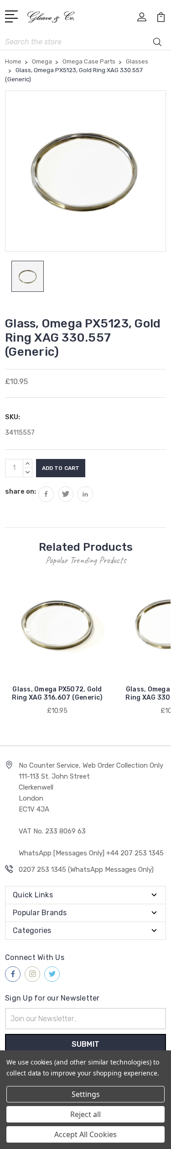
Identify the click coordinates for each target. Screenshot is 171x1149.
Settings (86, 1094)
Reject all (85, 1114)
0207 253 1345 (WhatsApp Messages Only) (86, 869)
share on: (20, 491)
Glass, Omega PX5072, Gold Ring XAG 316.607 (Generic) (57, 693)
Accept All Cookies (85, 1134)
